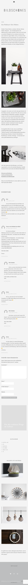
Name (3, 381)
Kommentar (4, 365)
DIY (3, 444)
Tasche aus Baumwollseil (6, 174)
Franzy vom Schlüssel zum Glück (13, 226)
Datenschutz (14, 582)
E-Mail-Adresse (5, 386)
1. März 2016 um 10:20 (13, 312)
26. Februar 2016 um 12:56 (11, 293)
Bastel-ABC (6, 442)
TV (3, 451)
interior (5, 446)
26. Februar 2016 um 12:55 (11, 338)
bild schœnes (12, 262)
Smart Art (5, 449)
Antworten (4, 218)
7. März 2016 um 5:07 (10, 200)
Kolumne (5, 447)
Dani (7, 199)
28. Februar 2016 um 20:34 (11, 228)
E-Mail (5, 554)
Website (3, 392)
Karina (7, 292)
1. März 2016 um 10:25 (13, 264)
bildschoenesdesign (14, 17)
